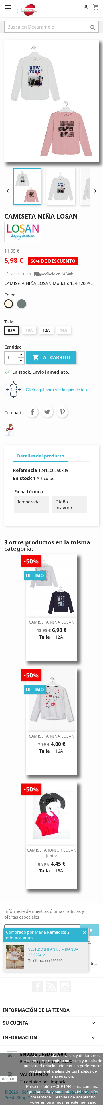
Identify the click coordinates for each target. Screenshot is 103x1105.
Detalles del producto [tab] (40, 456)
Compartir (32, 412)
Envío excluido (19, 273)
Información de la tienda (36, 1010)
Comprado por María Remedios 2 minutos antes (38, 935)
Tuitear (47, 412)
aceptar (9, 1078)
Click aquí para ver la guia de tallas (58, 389)
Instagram (65, 986)
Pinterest (62, 412)
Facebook (37, 986)
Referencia (25, 470)
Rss (51, 986)
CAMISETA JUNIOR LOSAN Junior (51, 852)
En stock (22, 478)
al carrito (51, 357)
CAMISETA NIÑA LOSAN (51, 622)
